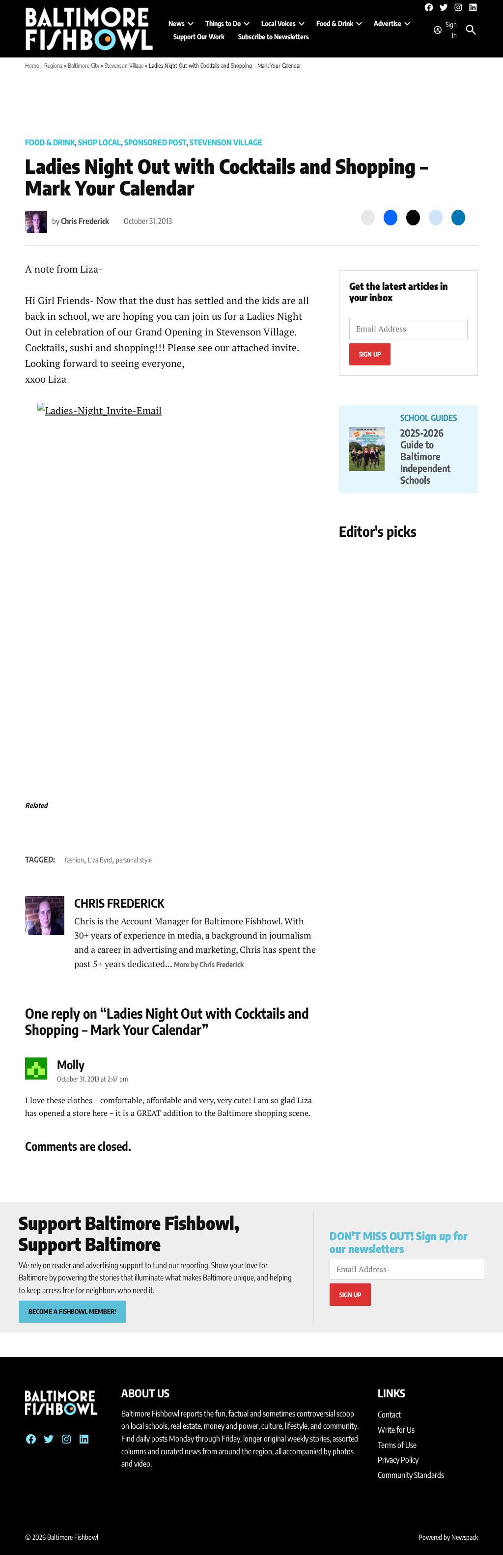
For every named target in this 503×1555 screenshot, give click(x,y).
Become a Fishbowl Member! (72, 1311)
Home (32, 65)
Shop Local (99, 142)
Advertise (387, 23)
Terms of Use (397, 1445)
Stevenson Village (124, 65)
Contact (389, 1414)
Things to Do (223, 23)
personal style (134, 860)
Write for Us (396, 1430)
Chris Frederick (85, 221)
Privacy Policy (398, 1460)
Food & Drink (334, 23)
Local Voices (278, 23)
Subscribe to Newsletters (273, 36)
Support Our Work (198, 36)
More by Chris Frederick (209, 964)
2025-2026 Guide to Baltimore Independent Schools (425, 456)
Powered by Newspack (448, 1537)
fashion (74, 860)
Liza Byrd (100, 860)
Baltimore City (83, 65)
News (176, 23)
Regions (53, 65)
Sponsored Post (155, 142)
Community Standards (411, 1475)
